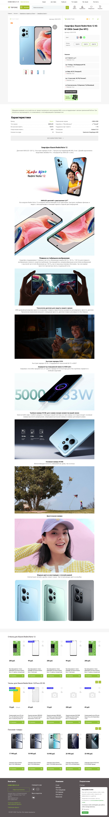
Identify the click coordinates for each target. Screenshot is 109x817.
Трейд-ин (63, 2)
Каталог (26, 7)
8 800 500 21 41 (13, 2)
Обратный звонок (19, 789)
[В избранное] (93, 19)
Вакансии (59, 797)
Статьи (82, 785)
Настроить (86, 809)
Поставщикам (60, 790)
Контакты (96, 2)
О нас (57, 785)
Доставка (53, 2)
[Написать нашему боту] (33, 789)
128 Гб (86, 44)
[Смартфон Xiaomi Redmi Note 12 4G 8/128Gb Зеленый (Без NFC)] (84, 37)
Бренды (58, 787)
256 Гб (94, 44)
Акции (44, 2)
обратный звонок (24, 1)
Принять (85, 812)
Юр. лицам (85, 2)
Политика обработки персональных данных (14, 803)
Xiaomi (51, 121)
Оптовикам (59, 792)
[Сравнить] (98, 19)
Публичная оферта (13, 807)
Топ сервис (74, 2)
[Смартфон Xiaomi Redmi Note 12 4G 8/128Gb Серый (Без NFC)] (81, 37)
